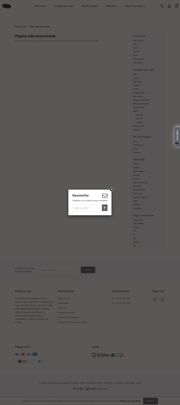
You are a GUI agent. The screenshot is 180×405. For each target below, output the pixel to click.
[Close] (111, 189)
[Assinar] (105, 207)
